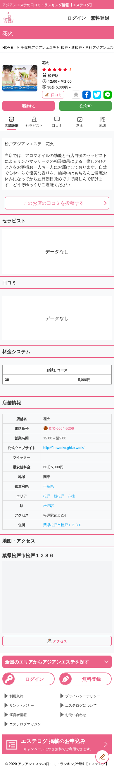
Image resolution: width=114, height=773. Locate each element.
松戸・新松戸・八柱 (59, 495)
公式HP (85, 105)
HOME (7, 47)
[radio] (44, 69)
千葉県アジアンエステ (38, 47)
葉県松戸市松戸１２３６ (62, 524)
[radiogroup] (54, 69)
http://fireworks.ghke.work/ (63, 447)
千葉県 (48, 485)
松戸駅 (48, 505)
